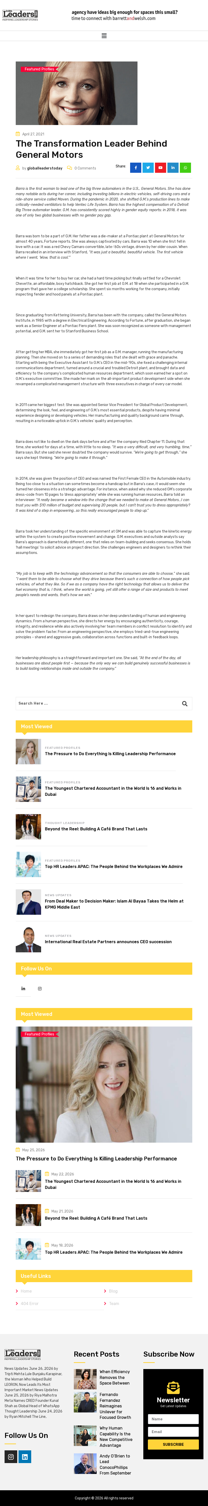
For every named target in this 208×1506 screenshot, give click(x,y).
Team (114, 1303)
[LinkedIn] (173, 168)
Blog (113, 1291)
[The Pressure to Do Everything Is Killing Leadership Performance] (28, 751)
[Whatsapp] (185, 168)
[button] (104, 36)
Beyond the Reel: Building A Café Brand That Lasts (96, 829)
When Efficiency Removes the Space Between (115, 1377)
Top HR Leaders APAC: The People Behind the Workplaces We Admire (114, 866)
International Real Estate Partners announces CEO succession (108, 941)
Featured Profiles (62, 748)
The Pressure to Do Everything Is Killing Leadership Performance (110, 753)
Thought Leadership (64, 823)
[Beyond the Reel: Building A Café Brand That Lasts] (28, 827)
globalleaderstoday (44, 168)
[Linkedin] (25, 1456)
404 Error (30, 1303)
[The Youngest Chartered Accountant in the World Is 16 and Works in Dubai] (28, 789)
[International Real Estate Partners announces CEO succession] (28, 939)
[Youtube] (160, 168)
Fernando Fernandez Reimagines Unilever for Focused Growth (115, 1406)
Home (26, 1291)
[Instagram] (11, 1456)
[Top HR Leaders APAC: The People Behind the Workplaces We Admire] (28, 864)
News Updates (58, 895)
